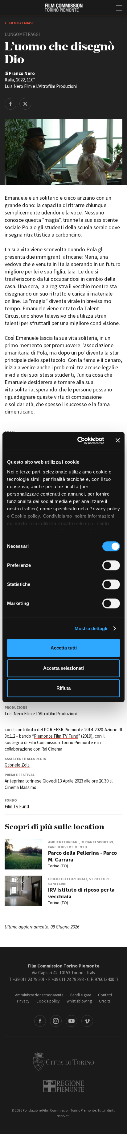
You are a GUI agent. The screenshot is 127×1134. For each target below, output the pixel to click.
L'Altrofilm (45, 713)
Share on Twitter (25, 103)
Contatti (105, 995)
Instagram (56, 1021)
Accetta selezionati (63, 668)
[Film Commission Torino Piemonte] (63, 8)
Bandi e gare (80, 995)
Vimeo (87, 1021)
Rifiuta (63, 688)
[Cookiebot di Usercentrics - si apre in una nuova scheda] (78, 441)
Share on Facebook (10, 103)
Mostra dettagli (91, 628)
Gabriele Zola (17, 765)
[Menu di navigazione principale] (119, 9)
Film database (21, 23)
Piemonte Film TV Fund (56, 736)
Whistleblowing (79, 1001)
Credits (104, 1001)
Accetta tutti (64, 647)
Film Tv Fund (17, 806)
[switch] (111, 565)
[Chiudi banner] (118, 440)
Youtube (71, 1021)
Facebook (40, 1021)
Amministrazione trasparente (39, 995)
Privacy (23, 1001)
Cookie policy (47, 1001)
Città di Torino (63, 1061)
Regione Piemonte (63, 1086)
